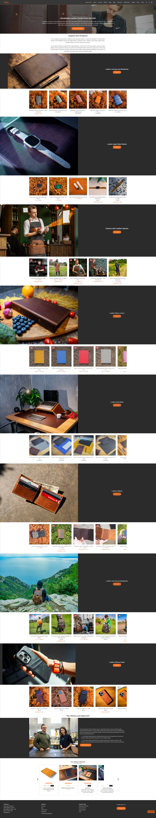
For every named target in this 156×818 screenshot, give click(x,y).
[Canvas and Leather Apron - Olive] (98, 267)
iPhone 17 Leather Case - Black (83, 708)
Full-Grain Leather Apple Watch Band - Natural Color (98, 198)
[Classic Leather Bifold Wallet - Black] (39, 534)
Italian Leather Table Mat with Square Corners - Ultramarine (61, 458)
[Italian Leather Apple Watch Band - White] (78, 186)
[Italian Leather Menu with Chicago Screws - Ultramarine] (61, 356)
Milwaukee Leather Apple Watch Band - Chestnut (117, 198)
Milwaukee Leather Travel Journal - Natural (97, 111)
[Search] (146, 2)
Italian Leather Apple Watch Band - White (78, 197)
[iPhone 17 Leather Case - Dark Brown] (39, 697)
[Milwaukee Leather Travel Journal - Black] (38, 100)
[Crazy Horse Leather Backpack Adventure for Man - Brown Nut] (61, 624)
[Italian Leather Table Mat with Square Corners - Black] (105, 445)
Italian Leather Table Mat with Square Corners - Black (105, 458)
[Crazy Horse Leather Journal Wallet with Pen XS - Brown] (61, 534)
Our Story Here (85, 745)
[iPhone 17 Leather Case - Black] (83, 697)
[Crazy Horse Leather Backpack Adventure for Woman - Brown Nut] (105, 624)
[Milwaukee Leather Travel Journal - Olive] (58, 100)
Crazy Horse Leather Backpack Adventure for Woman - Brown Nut (105, 637)
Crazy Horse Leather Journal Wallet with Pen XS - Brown (61, 547)
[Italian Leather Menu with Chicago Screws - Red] (83, 356)
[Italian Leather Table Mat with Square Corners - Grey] (39, 445)
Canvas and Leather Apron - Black (38, 278)
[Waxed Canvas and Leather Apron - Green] (78, 267)
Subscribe (121, 808)
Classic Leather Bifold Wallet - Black (39, 546)
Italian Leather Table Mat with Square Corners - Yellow (83, 458)
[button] (36, 113)
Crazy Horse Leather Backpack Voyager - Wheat (39, 637)
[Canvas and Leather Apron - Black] (38, 267)
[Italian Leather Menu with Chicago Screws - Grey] (105, 356)
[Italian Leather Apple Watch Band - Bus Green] (58, 186)
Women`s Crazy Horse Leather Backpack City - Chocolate (83, 637)
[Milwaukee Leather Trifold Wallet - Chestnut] (83, 534)
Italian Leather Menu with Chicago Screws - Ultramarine (61, 369)
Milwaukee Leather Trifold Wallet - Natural (106, 546)
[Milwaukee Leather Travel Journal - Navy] (118, 100)
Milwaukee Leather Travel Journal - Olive (58, 110)
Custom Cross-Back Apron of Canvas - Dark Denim (117, 279)
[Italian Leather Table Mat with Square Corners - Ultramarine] (61, 445)
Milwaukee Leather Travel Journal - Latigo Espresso (78, 111)
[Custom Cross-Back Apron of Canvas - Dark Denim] (118, 267)
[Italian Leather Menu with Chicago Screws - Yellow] (39, 356)
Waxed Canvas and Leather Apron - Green (78, 279)
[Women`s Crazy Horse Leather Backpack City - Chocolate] (83, 624)
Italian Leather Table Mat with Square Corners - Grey (39, 458)
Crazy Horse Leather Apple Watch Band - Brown (38, 198)
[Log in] (149, 2)
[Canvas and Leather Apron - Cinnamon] (58, 267)
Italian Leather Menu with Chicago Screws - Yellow (39, 369)
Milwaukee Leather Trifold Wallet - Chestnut (83, 546)
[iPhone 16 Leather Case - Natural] (105, 697)
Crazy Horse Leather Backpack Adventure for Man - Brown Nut (61, 637)
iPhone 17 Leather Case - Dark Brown (39, 708)
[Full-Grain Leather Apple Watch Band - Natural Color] (98, 186)
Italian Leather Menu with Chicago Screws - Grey (105, 369)
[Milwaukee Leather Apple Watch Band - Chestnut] (118, 186)
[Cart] (151, 2)
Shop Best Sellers (78, 28)
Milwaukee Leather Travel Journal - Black (38, 110)
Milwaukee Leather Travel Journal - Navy (118, 110)
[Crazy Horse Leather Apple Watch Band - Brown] (38, 186)
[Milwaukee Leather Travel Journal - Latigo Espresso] (78, 100)
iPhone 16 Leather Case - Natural (105, 708)
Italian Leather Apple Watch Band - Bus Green (58, 198)
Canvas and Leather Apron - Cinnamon (58, 278)
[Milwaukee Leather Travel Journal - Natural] (98, 100)
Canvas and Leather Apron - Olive (98, 278)
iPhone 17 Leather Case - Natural (61, 708)
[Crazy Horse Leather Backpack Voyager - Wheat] (39, 624)
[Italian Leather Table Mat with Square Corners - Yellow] (83, 445)
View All (117, 72)
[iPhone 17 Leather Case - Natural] (61, 697)
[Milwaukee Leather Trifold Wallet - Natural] (105, 534)
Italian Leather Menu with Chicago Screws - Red (83, 369)
